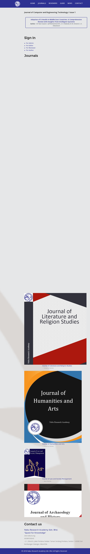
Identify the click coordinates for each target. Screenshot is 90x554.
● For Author (29, 50)
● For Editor (28, 45)
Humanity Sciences (49, 360)
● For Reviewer (29, 48)
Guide (62, 3)
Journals (42, 3)
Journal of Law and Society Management (57, 471)
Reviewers (53, 3)
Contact (79, 3)
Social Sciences (47, 473)
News (70, 3)
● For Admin (29, 43)
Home (32, 3)
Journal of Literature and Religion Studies (57, 358)
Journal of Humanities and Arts (53, 436)
